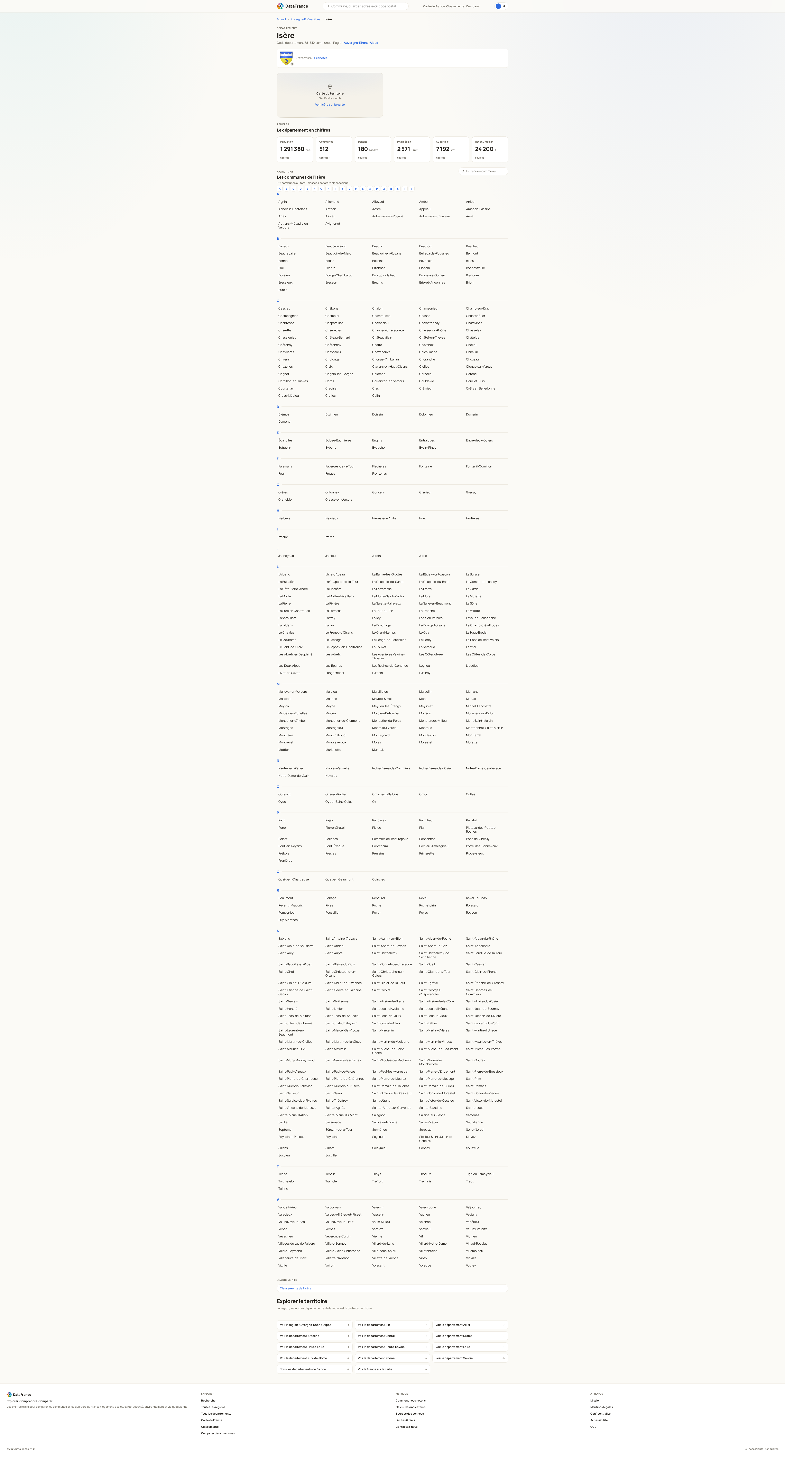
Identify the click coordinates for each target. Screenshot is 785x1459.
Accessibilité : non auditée (763, 1449)
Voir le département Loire (453, 1347)
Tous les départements (216, 1413)
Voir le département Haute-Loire (302, 1347)
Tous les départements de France (303, 1369)
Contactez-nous (406, 1427)
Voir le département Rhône (376, 1358)
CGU (593, 1427)
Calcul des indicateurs (410, 1407)
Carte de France (211, 1420)
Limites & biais (405, 1420)
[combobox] (368, 6)
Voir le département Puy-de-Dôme (303, 1358)
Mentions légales (601, 1407)
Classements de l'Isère (295, 1288)
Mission (595, 1400)
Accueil (281, 19)
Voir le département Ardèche (299, 1336)
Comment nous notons (411, 1400)
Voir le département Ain (374, 1325)
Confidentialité (600, 1413)
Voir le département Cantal (376, 1336)
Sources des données (410, 1413)
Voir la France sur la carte (375, 1369)
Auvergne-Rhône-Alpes (305, 19)
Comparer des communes (218, 1433)
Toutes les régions (213, 1407)
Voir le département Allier (453, 1325)
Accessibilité (599, 1420)
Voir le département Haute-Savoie (381, 1347)
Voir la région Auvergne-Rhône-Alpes (305, 1325)
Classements (455, 6)
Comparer (473, 6)
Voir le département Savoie (454, 1358)
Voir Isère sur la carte (330, 104)
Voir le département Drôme (454, 1336)
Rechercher (208, 1400)
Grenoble (320, 58)
